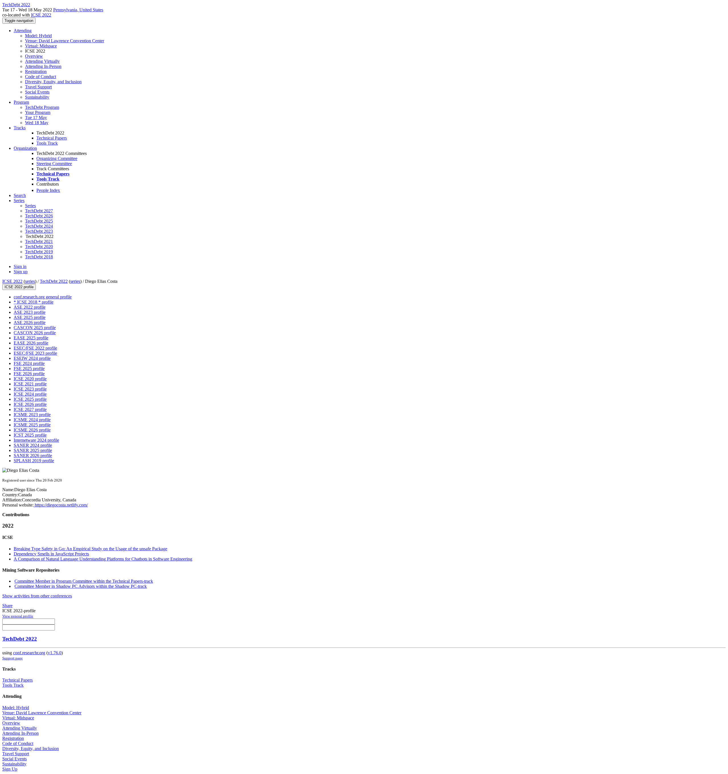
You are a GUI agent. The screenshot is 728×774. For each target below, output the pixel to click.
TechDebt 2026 (39, 215)
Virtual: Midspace (41, 45)
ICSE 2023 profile (30, 389)
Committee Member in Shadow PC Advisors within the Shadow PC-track (81, 586)
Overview (34, 56)
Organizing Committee (56, 158)
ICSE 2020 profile (30, 378)
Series (30, 205)
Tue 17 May (36, 117)
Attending (23, 30)
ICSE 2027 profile (30, 409)
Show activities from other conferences (37, 596)
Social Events (37, 92)
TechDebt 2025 (39, 221)
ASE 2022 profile (30, 307)
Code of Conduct (40, 76)
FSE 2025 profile (29, 368)
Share (7, 605)
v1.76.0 (54, 652)
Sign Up (9, 769)
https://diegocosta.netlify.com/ (61, 505)
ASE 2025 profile (30, 317)
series (30, 281)
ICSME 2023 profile (32, 414)
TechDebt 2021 (39, 241)
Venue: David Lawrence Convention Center (64, 40)
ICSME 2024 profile (32, 419)
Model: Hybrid (38, 35)
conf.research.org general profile (43, 296)
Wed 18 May (36, 122)
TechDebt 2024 (39, 226)
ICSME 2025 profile (32, 424)
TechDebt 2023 (39, 231)
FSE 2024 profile (29, 363)
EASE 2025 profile (31, 337)
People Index (48, 190)
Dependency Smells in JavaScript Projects (51, 553)
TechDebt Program (42, 107)
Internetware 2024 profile (36, 440)
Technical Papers (51, 138)
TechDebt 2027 (39, 210)
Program (21, 102)
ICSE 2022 (41, 15)
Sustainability (37, 97)
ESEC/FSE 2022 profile (35, 348)
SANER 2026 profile (33, 455)
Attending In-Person (43, 66)
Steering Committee (54, 163)
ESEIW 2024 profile (32, 358)
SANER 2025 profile (33, 450)
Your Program (37, 112)
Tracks (20, 127)
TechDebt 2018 (39, 256)
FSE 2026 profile (29, 373)
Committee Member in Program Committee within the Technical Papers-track (84, 581)
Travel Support (38, 86)
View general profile (17, 616)
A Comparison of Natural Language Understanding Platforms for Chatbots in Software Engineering (103, 559)
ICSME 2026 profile (32, 430)
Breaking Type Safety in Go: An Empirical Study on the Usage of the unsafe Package (90, 548)
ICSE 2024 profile (30, 394)
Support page (12, 658)
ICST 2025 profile (30, 435)
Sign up (21, 271)
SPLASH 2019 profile (34, 460)
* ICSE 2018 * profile (33, 302)
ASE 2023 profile (30, 312)
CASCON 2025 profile (35, 327)
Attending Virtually (42, 61)
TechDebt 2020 (39, 246)
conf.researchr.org (29, 652)
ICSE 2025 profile (30, 399)
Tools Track (47, 143)
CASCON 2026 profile (35, 332)
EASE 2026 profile (31, 343)
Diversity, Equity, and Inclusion (53, 81)
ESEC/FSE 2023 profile (35, 353)
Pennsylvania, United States (78, 9)
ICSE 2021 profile (30, 383)
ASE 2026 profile (30, 322)
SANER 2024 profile (33, 445)
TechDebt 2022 (54, 281)
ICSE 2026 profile (30, 404)
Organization (25, 148)
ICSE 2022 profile (19, 287)
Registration (36, 71)
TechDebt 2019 (39, 251)
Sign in (20, 266)
